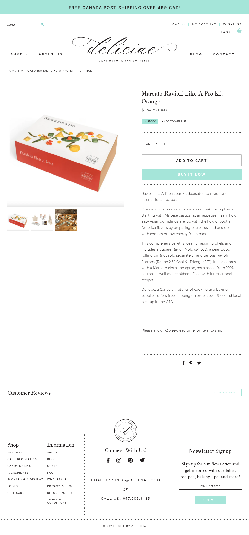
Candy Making (19, 466)
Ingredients (18, 472)
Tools (12, 486)
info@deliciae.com (137, 480)
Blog (196, 54)
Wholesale (57, 479)
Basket (229, 32)
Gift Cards (17, 493)
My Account (204, 24)
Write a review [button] (224, 392)
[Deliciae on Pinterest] (130, 460)
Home (11, 70)
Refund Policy (60, 493)
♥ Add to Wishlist (174, 121)
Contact (224, 54)
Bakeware (16, 452)
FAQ (50, 472)
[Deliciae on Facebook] (108, 460)
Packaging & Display (25, 479)
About (52, 452)
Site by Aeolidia (132, 526)
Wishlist (232, 24)
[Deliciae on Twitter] (142, 460)
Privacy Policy (60, 486)
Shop (17, 54)
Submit (210, 500)
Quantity (149, 144)
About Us (51, 54)
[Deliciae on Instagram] (118, 460)
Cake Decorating (22, 459)
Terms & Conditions (57, 501)
